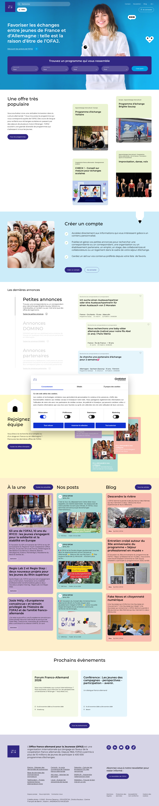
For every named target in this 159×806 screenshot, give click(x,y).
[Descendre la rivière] (129, 513)
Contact (127, 4)
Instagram (109, 747)
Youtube (121, 747)
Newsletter (137, 4)
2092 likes (64, 637)
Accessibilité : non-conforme (133, 795)
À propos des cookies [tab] (112, 387)
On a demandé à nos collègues (127, 435)
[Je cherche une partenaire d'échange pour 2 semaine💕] (111, 362)
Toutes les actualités (43, 487)
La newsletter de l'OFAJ (117, 776)
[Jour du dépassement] (79, 516)
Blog (145, 4)
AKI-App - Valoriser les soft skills (60, 776)
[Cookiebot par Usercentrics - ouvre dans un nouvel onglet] (116, 379)
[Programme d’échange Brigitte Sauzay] (134, 119)
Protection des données (121, 795)
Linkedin (115, 747)
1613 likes (63, 535)
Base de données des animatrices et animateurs (35, 775)
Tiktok (133, 747)
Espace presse (32, 794)
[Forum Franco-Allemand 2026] (55, 693)
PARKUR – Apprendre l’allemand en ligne (83, 776)
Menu (23, 9)
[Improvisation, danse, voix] (134, 174)
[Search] (19, 4)
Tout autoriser (110, 425)
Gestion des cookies (147, 795)
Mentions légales (110, 795)
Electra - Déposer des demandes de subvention (37, 768)
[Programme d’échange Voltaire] (90, 127)
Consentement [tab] (47, 387)
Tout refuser (48, 425)
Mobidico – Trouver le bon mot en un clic (84, 781)
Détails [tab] (79, 387)
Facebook (127, 747)
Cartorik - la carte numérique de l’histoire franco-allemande (60, 769)
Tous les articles (143, 487)
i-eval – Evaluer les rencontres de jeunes (59, 781)
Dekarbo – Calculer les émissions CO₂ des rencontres (83, 769)
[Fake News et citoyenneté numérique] (129, 617)
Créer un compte (73, 270)
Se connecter (147, 9)
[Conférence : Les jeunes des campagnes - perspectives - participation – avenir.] (104, 693)
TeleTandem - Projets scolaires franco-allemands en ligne (35, 782)
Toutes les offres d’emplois (19, 446)
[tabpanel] (90, 127)
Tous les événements (79, 725)
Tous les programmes (18, 137)
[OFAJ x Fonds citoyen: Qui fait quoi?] (79, 565)
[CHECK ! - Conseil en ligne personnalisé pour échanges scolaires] (90, 182)
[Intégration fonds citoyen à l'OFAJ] (79, 616)
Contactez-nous (57, 794)
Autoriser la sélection (79, 425)
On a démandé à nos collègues (104, 453)
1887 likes (64, 586)
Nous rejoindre (44, 794)
